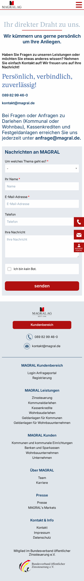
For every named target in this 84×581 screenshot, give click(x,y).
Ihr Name (42, 179)
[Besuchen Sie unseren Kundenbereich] (79, 247)
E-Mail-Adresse (42, 197)
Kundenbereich (42, 325)
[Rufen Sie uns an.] (29, 337)
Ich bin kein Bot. (25, 269)
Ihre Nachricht (15, 232)
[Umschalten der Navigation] (79, 5)
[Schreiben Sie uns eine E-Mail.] (27, 346)
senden (42, 285)
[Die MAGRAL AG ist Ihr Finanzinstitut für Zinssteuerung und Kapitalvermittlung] (11, 6)
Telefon (10, 214)
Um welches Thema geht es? (42, 161)
